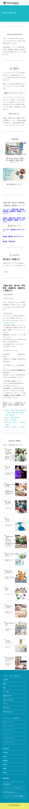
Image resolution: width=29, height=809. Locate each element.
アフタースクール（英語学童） (11, 718)
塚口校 (5, 764)
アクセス (5, 703)
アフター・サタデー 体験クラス (12, 675)
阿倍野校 (5, 752)
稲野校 (5, 772)
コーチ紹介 (6, 691)
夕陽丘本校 (6, 748)
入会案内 (5, 679)
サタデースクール (8, 722)
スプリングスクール (8, 742)
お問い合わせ (6, 707)
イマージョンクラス (8, 726)
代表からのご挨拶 (8, 699)
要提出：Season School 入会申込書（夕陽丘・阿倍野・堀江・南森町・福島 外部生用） (15, 413)
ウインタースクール (8, 738)
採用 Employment (8, 711)
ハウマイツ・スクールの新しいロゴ (13, 788)
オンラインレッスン (8, 730)
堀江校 (5, 756)
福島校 (5, 768)
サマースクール (7, 734)
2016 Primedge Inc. (15, 805)
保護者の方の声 (7, 695)
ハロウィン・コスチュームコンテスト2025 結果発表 (13, 783)
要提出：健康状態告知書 (12, 417)
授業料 (5, 683)
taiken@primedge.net (9, 323)
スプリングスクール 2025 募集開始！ (14, 796)
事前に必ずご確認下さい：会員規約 (15, 427)
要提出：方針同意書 (10, 419)
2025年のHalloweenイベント (11, 792)
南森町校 (5, 760)
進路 (4, 687)
